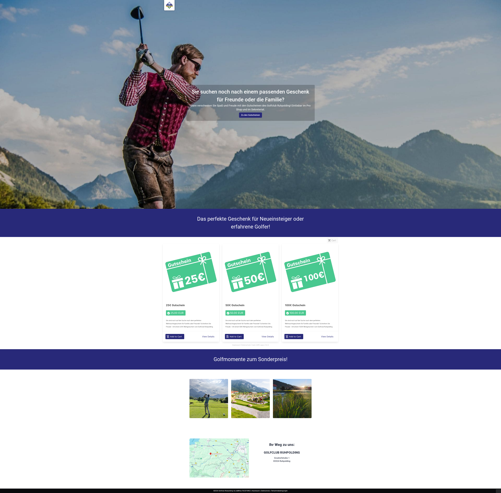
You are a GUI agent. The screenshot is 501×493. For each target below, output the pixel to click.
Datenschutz (265, 491)
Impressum (256, 491)
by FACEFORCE (243, 491)
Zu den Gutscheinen (250, 115)
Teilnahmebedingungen (279, 491)
